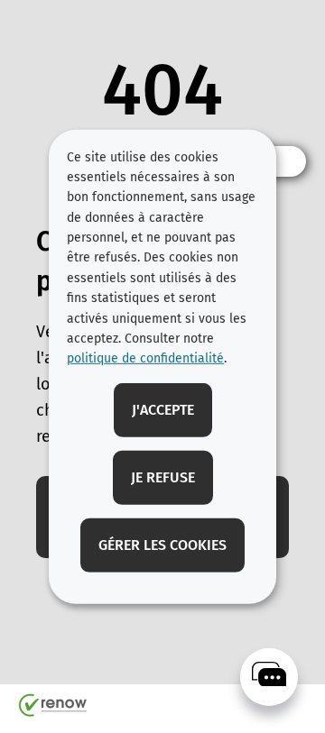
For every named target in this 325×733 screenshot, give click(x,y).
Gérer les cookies (162, 545)
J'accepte (163, 409)
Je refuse (163, 477)
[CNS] (269, 677)
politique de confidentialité (145, 358)
